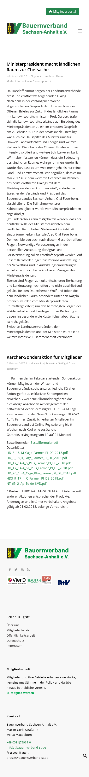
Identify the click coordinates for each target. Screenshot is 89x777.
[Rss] (28, 569)
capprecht (45, 81)
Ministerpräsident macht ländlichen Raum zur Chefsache (43, 67)
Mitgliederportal (64, 11)
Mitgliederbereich (19, 630)
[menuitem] (80, 31)
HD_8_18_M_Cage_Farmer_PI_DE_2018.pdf (37, 453)
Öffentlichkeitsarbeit (21, 635)
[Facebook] (10, 569)
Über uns (13, 625)
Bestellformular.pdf (44, 442)
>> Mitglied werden (20, 693)
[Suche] (83, 756)
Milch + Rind (37, 363)
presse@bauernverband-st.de (27, 758)
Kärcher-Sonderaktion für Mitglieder (44, 357)
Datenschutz (15, 641)
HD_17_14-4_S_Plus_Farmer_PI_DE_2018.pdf (39, 463)
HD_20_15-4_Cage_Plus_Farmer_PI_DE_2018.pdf (41, 473)
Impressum (14, 646)
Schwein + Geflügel (57, 363)
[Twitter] (16, 569)
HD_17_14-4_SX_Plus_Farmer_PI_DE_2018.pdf (40, 468)
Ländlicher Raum (53, 76)
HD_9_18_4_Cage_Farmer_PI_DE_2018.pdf (37, 458)
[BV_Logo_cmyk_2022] (37, 31)
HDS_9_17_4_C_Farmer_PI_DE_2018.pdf (35, 478)
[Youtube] (22, 569)
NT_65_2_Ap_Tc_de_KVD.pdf (27, 483)
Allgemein (36, 76)
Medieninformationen (19, 81)
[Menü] (80, 31)
